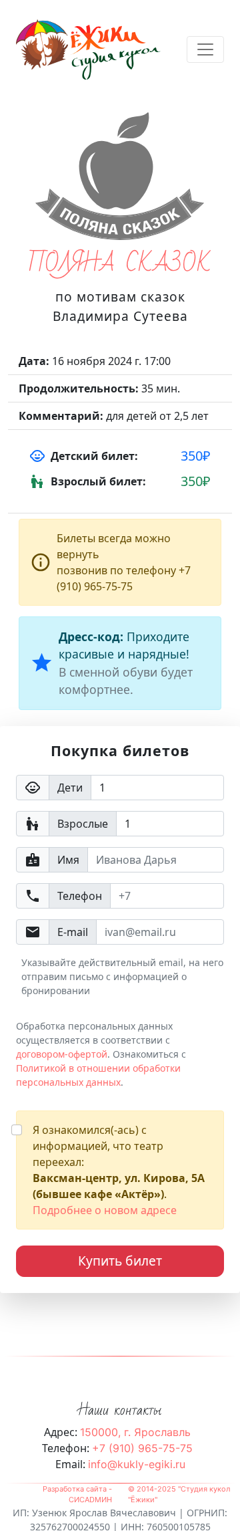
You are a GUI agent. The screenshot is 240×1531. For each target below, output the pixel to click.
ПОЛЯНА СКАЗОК (120, 264)
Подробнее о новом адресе (105, 1210)
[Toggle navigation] (205, 49)
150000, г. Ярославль (135, 1432)
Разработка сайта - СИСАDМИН (77, 1494)
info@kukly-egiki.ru (136, 1464)
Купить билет (120, 1261)
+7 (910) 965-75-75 (142, 1448)
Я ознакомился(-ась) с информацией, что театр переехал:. (119, 1170)
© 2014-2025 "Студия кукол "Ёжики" (179, 1494)
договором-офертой (61, 1054)
